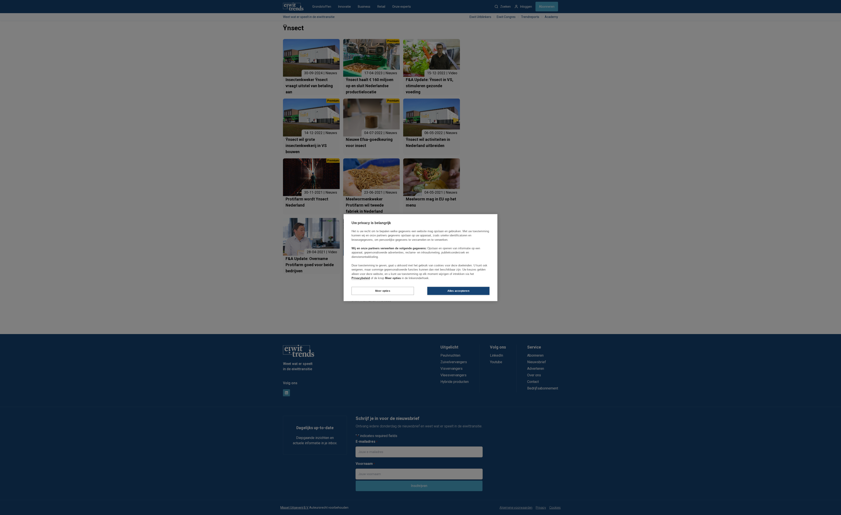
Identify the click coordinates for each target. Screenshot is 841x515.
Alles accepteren (458, 290)
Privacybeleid (361, 278)
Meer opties (382, 290)
